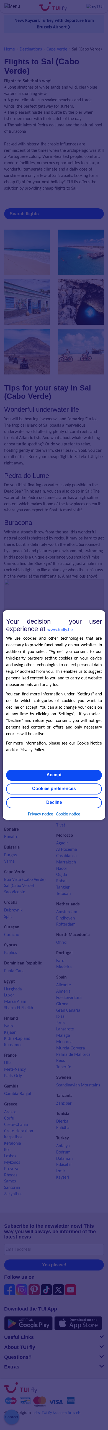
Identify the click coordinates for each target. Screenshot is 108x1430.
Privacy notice (40, 814)
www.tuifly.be (60, 629)
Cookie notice (68, 814)
